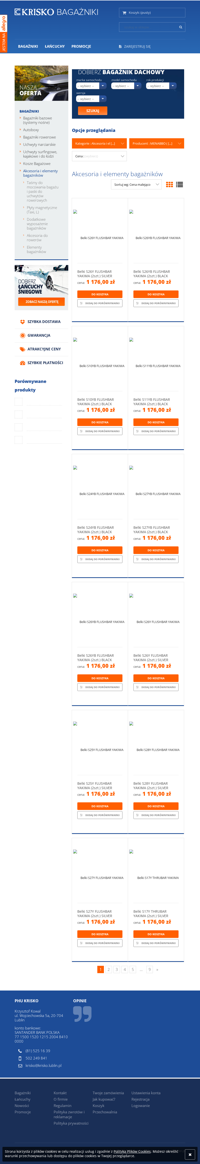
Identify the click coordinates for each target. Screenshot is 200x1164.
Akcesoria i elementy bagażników (40, 173)
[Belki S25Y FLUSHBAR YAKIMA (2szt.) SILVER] (100, 742)
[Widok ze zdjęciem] (169, 184)
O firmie (61, 1099)
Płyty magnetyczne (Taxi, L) (42, 209)
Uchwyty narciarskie (39, 144)
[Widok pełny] (179, 184)
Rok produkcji (155, 80)
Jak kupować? (104, 1099)
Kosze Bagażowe (36, 163)
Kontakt (60, 1092)
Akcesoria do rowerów (37, 237)
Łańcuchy (22, 1099)
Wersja (80, 93)
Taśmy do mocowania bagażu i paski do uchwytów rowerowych (43, 191)
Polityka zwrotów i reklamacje (69, 1114)
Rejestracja (140, 1099)
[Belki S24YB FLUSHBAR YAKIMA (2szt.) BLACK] (100, 486)
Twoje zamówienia (108, 1092)
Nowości (22, 1105)
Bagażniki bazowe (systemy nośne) (37, 120)
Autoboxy (31, 129)
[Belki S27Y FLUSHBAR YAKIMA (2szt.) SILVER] (100, 870)
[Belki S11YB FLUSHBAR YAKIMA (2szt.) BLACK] (156, 358)
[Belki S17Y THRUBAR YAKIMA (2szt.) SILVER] (156, 870)
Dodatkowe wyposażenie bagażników (37, 223)
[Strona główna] (56, 10)
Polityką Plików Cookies (132, 1151)
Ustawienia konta (145, 1092)
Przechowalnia (105, 1111)
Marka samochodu (89, 80)
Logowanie (140, 1105)
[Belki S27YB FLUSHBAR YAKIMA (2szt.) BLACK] (156, 486)
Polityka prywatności (71, 1123)
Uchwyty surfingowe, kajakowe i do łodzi (40, 154)
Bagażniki (29, 111)
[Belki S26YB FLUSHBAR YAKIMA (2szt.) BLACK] (156, 230)
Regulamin (62, 1105)
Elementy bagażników (36, 249)
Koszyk (98, 1105)
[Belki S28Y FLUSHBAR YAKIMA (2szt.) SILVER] (156, 742)
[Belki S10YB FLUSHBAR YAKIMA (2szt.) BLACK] (100, 358)
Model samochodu (124, 80)
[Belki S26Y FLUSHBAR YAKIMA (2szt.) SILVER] (100, 230)
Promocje (23, 1111)
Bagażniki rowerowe (39, 137)
